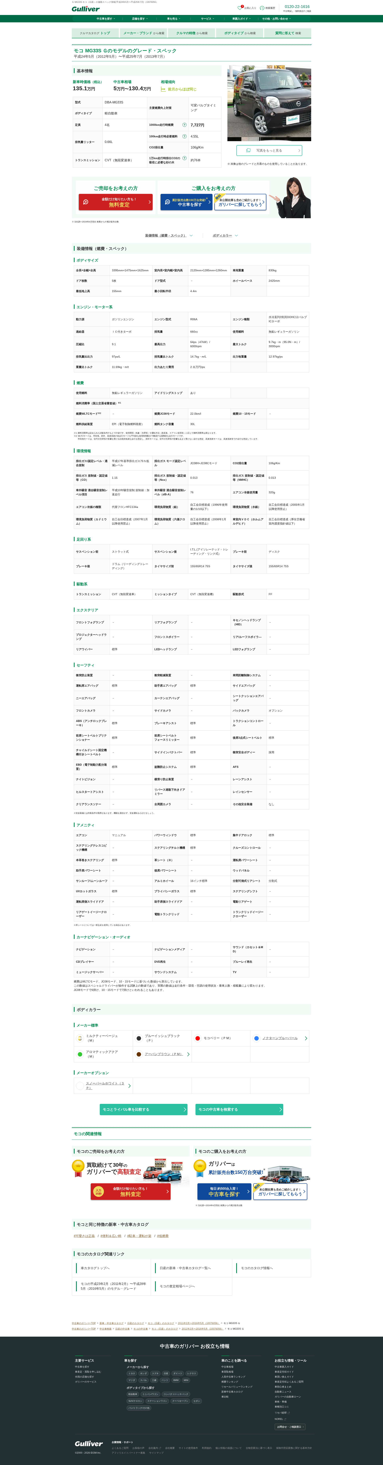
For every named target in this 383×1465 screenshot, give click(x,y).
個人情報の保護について (228, 1448)
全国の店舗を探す (84, 1376)
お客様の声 (138, 1448)
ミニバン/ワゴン (150, 1394)
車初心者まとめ (283, 1386)
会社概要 (170, 1448)
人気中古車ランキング (233, 1376)
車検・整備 (281, 1401)
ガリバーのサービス (86, 1381)
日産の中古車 (122, 1328)
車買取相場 (227, 1371)
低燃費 (164, 1236)
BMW (176, 1380)
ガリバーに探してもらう (240, 202)
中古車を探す (104, 18)
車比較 (225, 1396)
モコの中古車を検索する (218, 1109)
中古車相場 (227, 1366)
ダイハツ (177, 1373)
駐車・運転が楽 (140, 1236)
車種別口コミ (282, 1406)
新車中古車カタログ (232, 1391)
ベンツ (165, 1380)
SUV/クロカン (135, 1401)
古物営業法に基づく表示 (259, 1448)
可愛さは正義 (85, 1236)
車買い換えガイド (284, 1376)
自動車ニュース (283, 1391)
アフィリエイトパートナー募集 (128, 1452)
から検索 (143, 33)
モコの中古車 (140, 1328)
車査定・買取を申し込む (88, 1371)
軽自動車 (132, 1394)
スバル (143, 1380)
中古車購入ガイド (284, 1366)
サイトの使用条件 (188, 1448)
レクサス (191, 1373)
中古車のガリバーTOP (84, 1323)
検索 (288, 33)
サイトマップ (156, 1452)
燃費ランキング (229, 1381)
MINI (186, 1380)
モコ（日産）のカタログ (161, 1323)
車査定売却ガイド (284, 1371)
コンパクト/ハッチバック (176, 1394)
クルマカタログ (95, 33)
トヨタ (131, 1373)
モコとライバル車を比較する (126, 1109)
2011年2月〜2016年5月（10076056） (199, 1323)
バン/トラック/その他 (138, 1408)
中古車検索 (106, 1328)
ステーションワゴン (157, 1401)
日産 (166, 1373)
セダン (196, 1401)
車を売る (172, 18)
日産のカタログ (135, 1323)
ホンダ (143, 1373)
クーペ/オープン (180, 1401)
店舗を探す (138, 18)
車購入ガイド (240, 18)
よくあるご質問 (120, 1448)
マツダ (131, 1380)
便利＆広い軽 (111, 1236)
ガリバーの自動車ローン (288, 1396)
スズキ (155, 1373)
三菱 (154, 1380)
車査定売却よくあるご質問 (289, 1381)
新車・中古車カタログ (111, 1323)
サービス (206, 18)
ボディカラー (222, 235)
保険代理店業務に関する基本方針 (294, 1448)
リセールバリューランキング (237, 1386)
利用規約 (206, 1448)
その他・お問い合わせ (275, 18)
